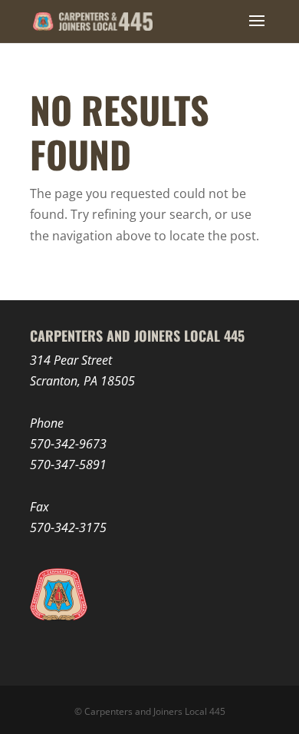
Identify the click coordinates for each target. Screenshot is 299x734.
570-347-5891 (68, 464)
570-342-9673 (68, 443)
